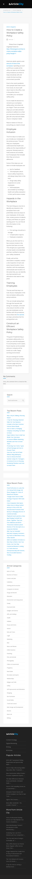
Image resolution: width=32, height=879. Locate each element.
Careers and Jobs (11, 578)
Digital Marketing (11, 743)
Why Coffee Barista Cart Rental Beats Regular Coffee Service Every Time (15, 846)
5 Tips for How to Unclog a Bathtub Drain (13, 866)
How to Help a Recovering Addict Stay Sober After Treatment (15, 769)
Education (9, 596)
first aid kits (20, 315)
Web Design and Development (15, 707)
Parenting (9, 653)
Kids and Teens (11, 632)
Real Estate (10, 671)
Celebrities (9, 582)
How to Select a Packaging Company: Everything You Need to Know (16, 431)
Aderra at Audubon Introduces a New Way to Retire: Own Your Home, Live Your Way (16, 542)
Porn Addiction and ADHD (14, 522)
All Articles (9, 750)
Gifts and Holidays (11, 614)
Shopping (9, 693)
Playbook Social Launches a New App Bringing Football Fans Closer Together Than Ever (16, 518)
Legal (8, 635)
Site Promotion (11, 696)
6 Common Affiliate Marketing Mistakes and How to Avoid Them (15, 441)
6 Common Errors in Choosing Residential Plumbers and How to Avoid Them (15, 463)
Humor (9, 628)
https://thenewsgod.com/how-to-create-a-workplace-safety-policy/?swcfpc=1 (15, 51)
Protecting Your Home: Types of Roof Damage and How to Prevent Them (15, 448)
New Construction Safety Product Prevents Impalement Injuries (15, 774)
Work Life (9, 714)
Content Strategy (11, 740)
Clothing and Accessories (13, 585)
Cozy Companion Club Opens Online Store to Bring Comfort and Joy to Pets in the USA (15, 505)
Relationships (10, 678)
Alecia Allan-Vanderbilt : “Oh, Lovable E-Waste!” (14, 804)
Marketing (9, 639)
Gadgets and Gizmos (12, 610)
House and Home (11, 625)
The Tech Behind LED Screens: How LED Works (14, 860)
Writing (9, 718)
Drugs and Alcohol (12, 592)
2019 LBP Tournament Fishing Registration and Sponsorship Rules (14, 762)
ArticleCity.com (7, 10)
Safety (8, 685)
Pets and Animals (11, 657)
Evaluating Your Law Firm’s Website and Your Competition (15, 834)
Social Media (10, 700)
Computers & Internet (13, 589)
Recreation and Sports (13, 675)
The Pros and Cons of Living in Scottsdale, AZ (14, 839)
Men (8, 643)
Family (8, 603)
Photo (11, 44)
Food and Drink (11, 607)
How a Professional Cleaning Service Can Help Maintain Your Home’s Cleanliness (15, 820)
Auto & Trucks (11, 571)
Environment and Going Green (15, 600)
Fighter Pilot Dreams (12, 799)
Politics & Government (13, 664)
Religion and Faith (11, 682)
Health (8, 618)
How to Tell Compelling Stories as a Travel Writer (15, 787)
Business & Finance (12, 575)
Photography (10, 660)
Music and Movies (11, 646)
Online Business (11, 650)
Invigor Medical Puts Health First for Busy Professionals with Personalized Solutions (15, 854)
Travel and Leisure (12, 703)
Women (9, 711)
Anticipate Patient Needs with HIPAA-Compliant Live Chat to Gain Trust (16, 794)
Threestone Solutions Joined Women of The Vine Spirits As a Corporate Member (16, 527)
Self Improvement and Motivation (16, 689)
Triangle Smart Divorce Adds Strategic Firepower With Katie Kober (15, 499)
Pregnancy (9, 668)
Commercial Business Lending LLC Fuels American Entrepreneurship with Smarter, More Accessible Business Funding (16, 550)
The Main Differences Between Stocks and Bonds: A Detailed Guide (15, 781)
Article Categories (17, 10)
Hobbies (9, 621)
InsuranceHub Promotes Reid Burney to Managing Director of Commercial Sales (16, 512)
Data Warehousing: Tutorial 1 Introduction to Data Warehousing (14, 827)
